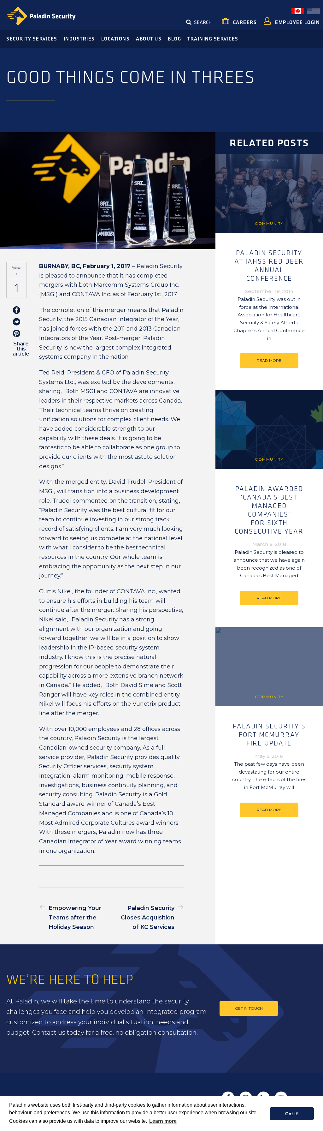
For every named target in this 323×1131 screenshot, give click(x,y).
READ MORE (269, 360)
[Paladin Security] (41, 16)
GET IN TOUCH (249, 1008)
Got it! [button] (292, 1113)
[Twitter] (16, 322)
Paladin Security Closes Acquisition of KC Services (147, 917)
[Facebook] (16, 310)
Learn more (163, 1121)
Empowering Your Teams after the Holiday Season (75, 917)
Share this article (21, 349)
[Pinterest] (16, 334)
